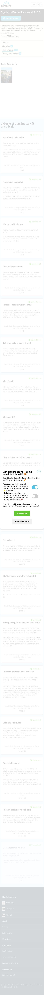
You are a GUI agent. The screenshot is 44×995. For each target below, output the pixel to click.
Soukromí (6, 506)
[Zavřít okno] (39, 471)
